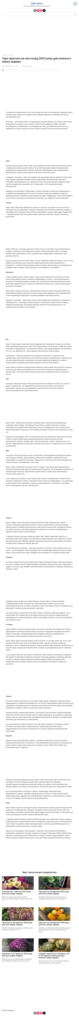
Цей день (37, 3)
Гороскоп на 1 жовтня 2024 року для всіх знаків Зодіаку (16, 892)
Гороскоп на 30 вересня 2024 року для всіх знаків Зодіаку (54, 892)
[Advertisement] (39, 34)
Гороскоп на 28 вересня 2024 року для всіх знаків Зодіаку (54, 923)
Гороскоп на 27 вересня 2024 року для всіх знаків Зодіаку (17, 955)
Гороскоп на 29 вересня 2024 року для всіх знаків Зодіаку (17, 923)
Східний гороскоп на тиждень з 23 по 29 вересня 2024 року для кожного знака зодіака (54, 956)
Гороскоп (30, 66)
